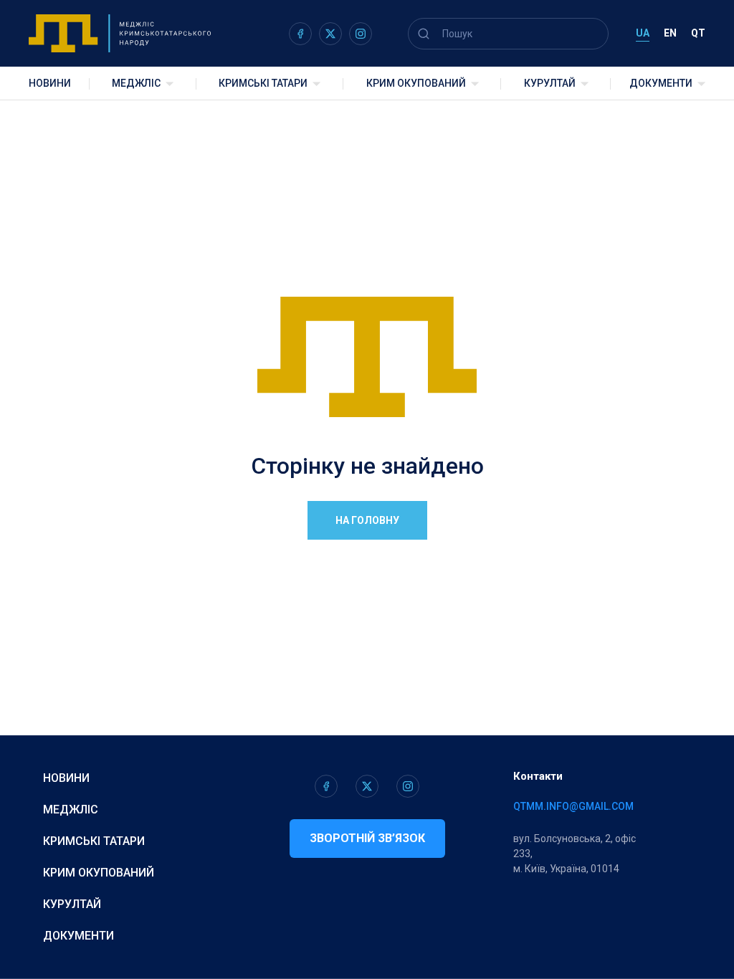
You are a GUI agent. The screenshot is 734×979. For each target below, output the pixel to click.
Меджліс (136, 83)
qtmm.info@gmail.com (573, 806)
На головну (367, 520)
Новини (50, 83)
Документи (660, 83)
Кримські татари (263, 83)
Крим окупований (416, 83)
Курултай (550, 83)
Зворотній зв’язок (367, 838)
